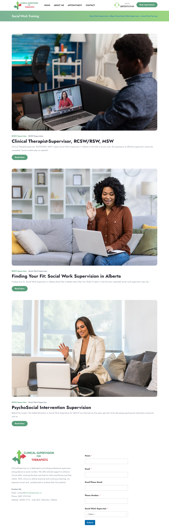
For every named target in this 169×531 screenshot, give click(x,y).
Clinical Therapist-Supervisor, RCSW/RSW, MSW (63, 141)
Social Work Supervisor (96, 508)
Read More (19, 157)
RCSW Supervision (35, 136)
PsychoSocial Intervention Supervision (51, 407)
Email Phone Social (93, 482)
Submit (90, 522)
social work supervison (37, 271)
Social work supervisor (37, 402)
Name (88, 456)
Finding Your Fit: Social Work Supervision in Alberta (66, 276)
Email (88, 469)
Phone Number (92, 495)
